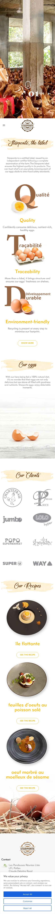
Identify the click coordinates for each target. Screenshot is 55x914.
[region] (27, 893)
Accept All (27, 894)
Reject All (27, 908)
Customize (27, 901)
